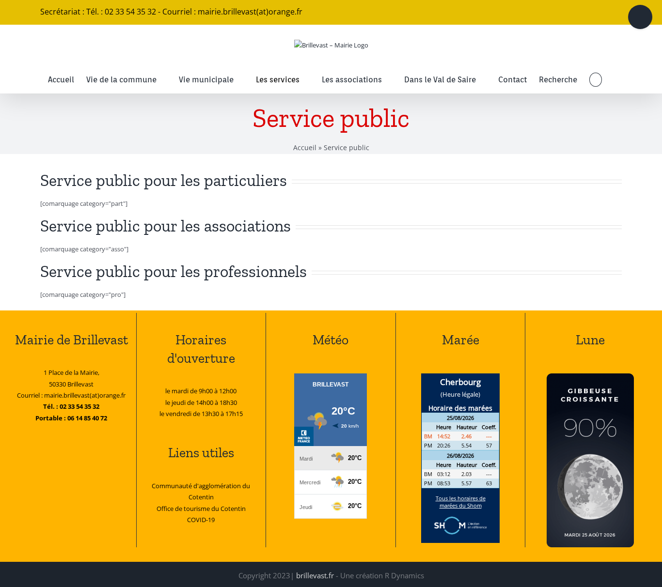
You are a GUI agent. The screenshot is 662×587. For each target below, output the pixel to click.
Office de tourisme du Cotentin (201, 508)
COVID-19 (201, 519)
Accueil (304, 147)
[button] (595, 79)
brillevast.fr (315, 575)
